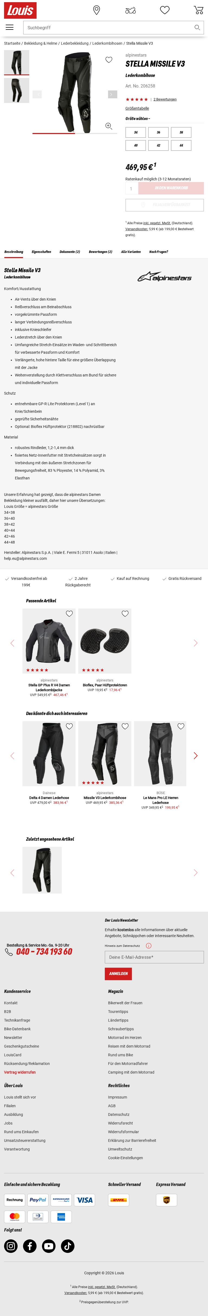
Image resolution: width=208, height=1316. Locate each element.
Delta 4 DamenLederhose (49, 798)
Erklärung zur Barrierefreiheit (132, 1140)
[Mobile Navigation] (9, 27)
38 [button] (181, 132)
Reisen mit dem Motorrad (129, 1046)
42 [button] (158, 145)
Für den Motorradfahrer (128, 1063)
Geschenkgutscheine (21, 1046)
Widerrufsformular (123, 1132)
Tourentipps (118, 1011)
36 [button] (158, 132)
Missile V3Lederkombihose (105, 798)
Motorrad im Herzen (125, 1037)
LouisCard (12, 1055)
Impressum (117, 1097)
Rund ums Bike (120, 1055)
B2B (7, 1011)
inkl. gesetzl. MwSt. (157, 223)
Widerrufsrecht (120, 1123)
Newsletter (13, 1037)
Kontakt (11, 1003)
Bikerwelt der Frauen (125, 1003)
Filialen (10, 1106)
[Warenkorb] (198, 10)
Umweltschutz (120, 1149)
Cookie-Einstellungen (125, 1158)
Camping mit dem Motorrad (131, 1072)
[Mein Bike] (130, 10)
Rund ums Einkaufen (21, 1132)
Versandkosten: (136, 229)
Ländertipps (118, 1020)
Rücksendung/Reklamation (27, 1063)
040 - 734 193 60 (44, 952)
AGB (112, 1106)
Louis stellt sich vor (20, 1097)
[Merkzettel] (164, 10)
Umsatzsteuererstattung (25, 1140)
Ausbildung (13, 1114)
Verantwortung (17, 1149)
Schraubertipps (121, 1029)
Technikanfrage (17, 1020)
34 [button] (135, 132)
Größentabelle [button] (137, 108)
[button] (197, 28)
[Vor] (112, 94)
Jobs (8, 1123)
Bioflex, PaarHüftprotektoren (105, 685)
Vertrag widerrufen (20, 1072)
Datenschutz (118, 1114)
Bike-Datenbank (17, 1029)
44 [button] (181, 145)
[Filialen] (96, 10)
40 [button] (135, 145)
